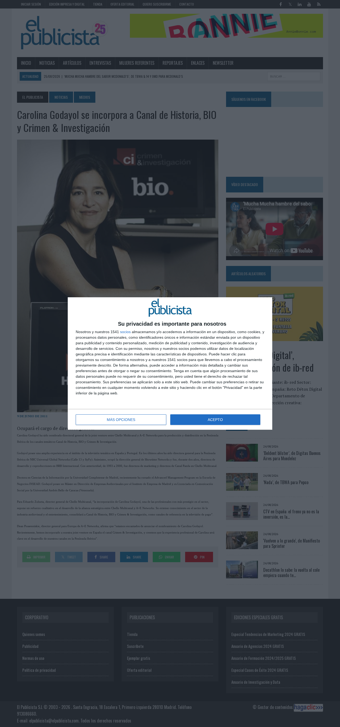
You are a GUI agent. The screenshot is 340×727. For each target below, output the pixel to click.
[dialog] (170, 363)
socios (125, 332)
